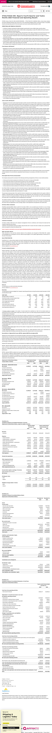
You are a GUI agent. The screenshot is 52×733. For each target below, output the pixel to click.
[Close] (19, 710)
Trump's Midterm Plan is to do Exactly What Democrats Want (14, 1)
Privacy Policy (46, 732)
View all (49, 1)
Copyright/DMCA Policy (38, 732)
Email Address (6, 723)
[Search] (41, 11)
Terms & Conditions (28, 732)
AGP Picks (3, 1)
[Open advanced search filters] (43, 11)
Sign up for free (11, 727)
